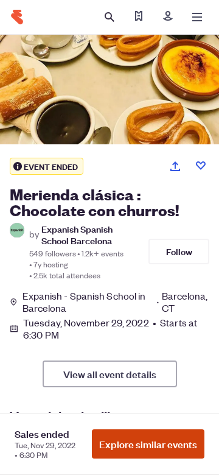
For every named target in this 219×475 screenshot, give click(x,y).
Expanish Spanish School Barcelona (77, 234)
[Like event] (200, 165)
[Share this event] (175, 166)
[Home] (17, 17)
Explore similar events (148, 444)
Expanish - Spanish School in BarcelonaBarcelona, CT (115, 302)
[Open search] (109, 17)
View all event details (109, 374)
